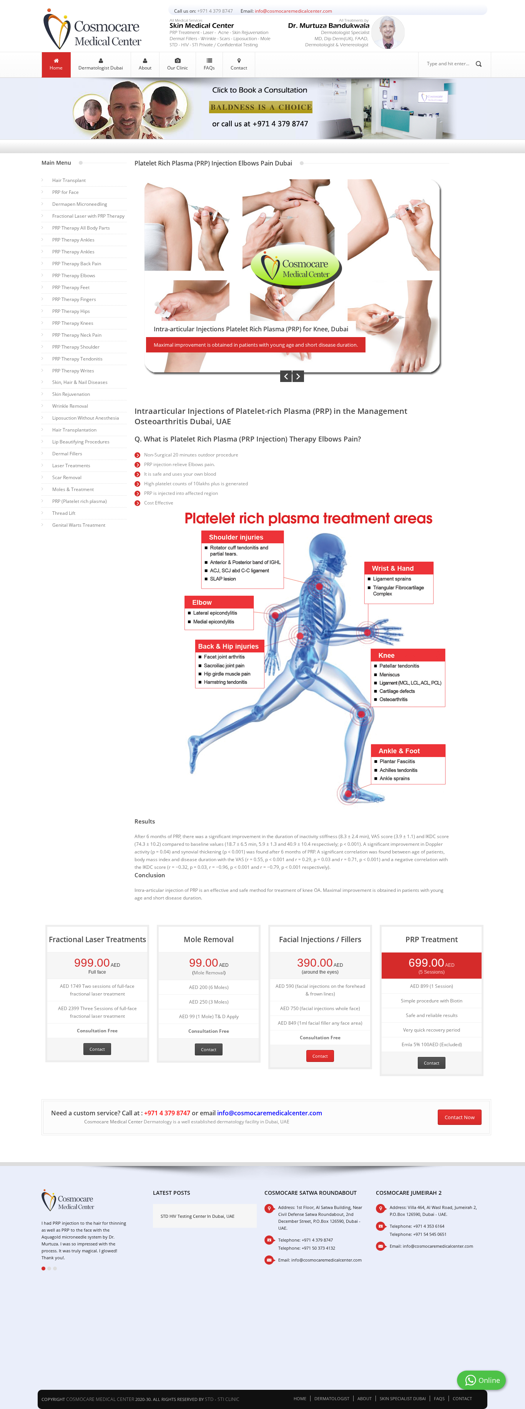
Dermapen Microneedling (79, 204)
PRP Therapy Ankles (73, 239)
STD (209, 1399)
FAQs (209, 67)
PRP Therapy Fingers (74, 299)
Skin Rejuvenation (71, 394)
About (145, 67)
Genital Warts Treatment (78, 525)
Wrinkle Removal (70, 406)
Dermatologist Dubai (100, 67)
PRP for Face (65, 192)
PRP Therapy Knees (72, 323)
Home (56, 67)
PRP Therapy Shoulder (76, 347)
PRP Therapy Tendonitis (77, 359)
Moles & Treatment (73, 489)
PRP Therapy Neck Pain (76, 335)
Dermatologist (331, 1398)
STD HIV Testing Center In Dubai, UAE (197, 1216)
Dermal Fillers (67, 453)
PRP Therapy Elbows (73, 275)
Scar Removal (66, 477)
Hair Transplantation (74, 430)
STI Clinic (228, 1399)
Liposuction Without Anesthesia (85, 418)
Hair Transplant (69, 180)
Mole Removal (209, 972)
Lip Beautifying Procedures (81, 441)
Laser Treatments (71, 465)
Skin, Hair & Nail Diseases (80, 382)
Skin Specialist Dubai (403, 1398)
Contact (239, 67)
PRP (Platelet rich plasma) (79, 501)
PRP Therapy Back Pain (76, 263)
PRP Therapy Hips (71, 311)
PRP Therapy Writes (73, 370)
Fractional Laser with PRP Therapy (88, 216)
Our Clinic (177, 67)
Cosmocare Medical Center (113, 1121)
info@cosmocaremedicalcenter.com (293, 11)
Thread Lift (63, 513)
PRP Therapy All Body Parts (81, 228)
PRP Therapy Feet (71, 287)
